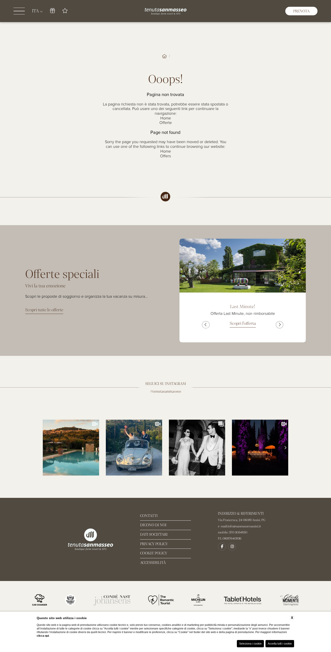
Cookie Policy (153, 553)
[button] (205, 324)
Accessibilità (153, 562)
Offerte (165, 123)
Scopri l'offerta (243, 323)
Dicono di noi (153, 525)
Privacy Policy (154, 544)
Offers (165, 156)
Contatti (149, 515)
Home (165, 118)
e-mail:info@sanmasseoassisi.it (239, 526)
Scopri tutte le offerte (44, 310)
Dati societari (154, 534)
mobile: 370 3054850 (232, 532)
